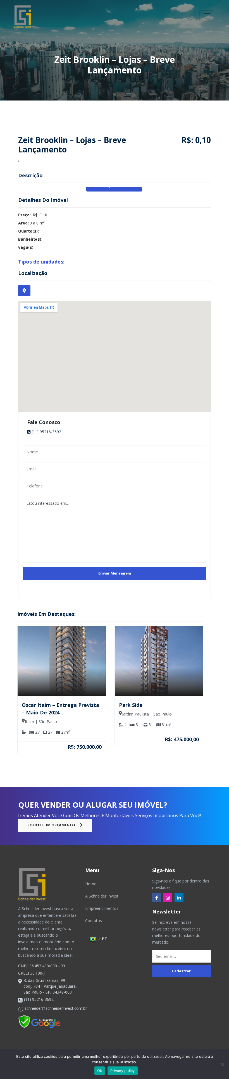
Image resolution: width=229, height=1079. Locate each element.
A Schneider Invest (101, 896)
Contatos (93, 920)
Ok (99, 1070)
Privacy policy (122, 1070)
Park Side (40, 705)
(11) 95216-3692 (46, 431)
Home (90, 883)
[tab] (24, 290)
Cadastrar (181, 970)
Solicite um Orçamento (51, 824)
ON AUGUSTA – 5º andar (156, 705)
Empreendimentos (101, 908)
